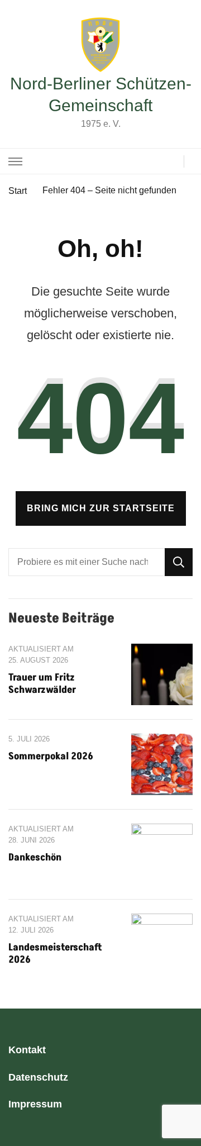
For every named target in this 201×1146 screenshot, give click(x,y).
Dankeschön (34, 857)
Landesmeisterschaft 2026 (55, 953)
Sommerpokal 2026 (50, 756)
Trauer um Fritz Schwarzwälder (42, 684)
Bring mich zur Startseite (101, 508)
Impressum (35, 1104)
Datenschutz (38, 1077)
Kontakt (27, 1049)
